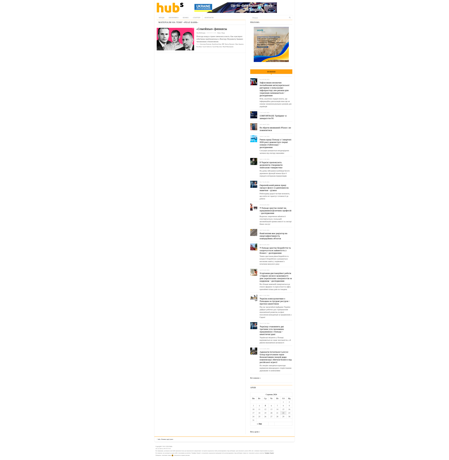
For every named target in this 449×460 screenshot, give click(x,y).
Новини (271, 71)
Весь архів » (255, 431)
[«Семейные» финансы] (175, 39)
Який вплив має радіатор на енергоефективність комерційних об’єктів (273, 236)
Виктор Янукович (230, 44)
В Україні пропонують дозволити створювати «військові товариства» (271, 165)
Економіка (174, 17)
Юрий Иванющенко (228, 46)
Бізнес (186, 17)
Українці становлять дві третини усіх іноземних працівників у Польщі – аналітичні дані (272, 330)
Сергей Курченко (217, 46)
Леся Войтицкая (200, 33)
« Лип (259, 423)
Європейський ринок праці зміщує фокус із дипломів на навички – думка (274, 188)
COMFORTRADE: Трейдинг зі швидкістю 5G (273, 117)
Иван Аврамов (239, 44)
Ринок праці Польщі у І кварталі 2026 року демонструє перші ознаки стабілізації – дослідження (275, 143)
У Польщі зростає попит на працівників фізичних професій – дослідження (275, 210)
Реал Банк (199, 46)
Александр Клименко (206, 44)
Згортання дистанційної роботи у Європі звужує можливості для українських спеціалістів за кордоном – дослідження (276, 277)
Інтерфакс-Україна (269, 453)
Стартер (196, 17)
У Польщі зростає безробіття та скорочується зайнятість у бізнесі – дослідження (275, 250)
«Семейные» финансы (211, 29)
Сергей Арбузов (207, 46)
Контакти (209, 17)
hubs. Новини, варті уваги (170, 7)
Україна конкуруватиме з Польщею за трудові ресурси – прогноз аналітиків (275, 301)
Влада (162, 17)
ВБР (223, 44)
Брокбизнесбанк (216, 44)
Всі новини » (255, 378)
